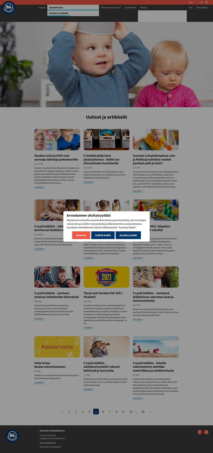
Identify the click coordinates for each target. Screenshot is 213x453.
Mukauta (81, 235)
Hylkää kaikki (103, 235)
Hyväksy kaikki (128, 235)
